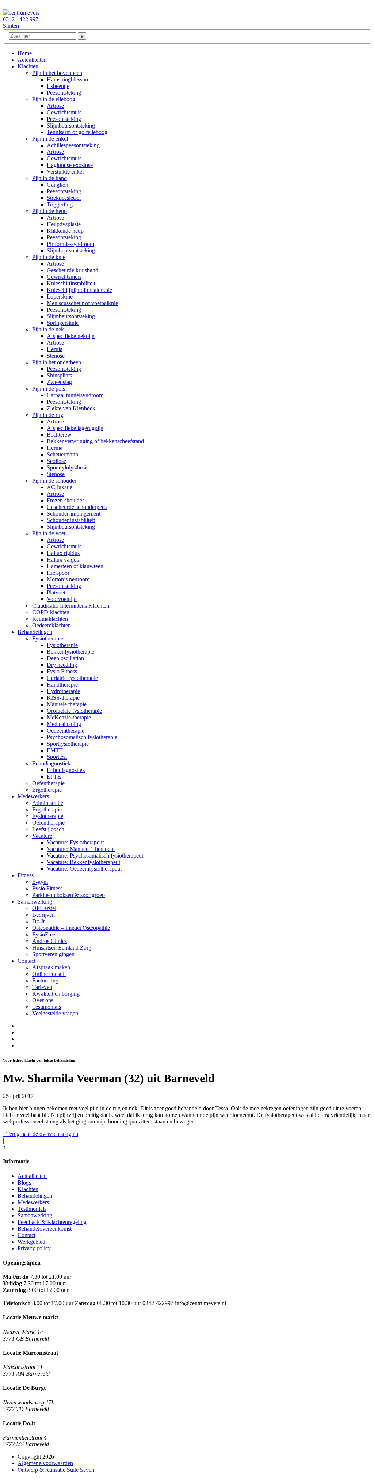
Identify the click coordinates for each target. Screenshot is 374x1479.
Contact (26, 961)
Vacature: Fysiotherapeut (75, 842)
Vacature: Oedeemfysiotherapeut (84, 869)
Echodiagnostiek (51, 763)
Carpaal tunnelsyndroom (75, 395)
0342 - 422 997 (20, 19)
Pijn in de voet (48, 533)
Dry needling (62, 665)
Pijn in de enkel (50, 139)
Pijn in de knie (48, 257)
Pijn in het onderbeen (56, 362)
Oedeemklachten (51, 625)
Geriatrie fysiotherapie (72, 678)
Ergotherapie (47, 790)
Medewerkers (33, 796)
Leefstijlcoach (48, 829)
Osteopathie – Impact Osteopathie (71, 928)
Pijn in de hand (49, 178)
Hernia (54, 349)
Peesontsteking (64, 93)
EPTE (54, 776)
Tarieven (42, 987)
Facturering (45, 980)
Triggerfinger (62, 204)
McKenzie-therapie (69, 717)
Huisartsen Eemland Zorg (61, 947)
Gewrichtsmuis (64, 112)
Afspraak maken (51, 967)
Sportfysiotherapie (68, 744)
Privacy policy (34, 1248)
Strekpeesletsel (64, 198)
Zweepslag (59, 382)
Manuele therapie (67, 704)
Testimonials (46, 1007)
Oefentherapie (48, 783)
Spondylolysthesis (67, 467)
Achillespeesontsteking (73, 145)
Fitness (26, 875)
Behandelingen (35, 632)
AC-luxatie (59, 487)
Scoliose (56, 461)
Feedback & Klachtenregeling (52, 1222)
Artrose (55, 106)
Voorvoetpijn (62, 599)
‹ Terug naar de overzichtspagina (40, 1134)
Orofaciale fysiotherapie (74, 711)
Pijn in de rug (47, 415)
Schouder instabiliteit (71, 520)
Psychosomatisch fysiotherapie (82, 737)
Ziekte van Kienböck (71, 408)
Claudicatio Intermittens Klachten (70, 605)
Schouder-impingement (73, 513)
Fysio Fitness (62, 671)
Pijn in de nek (48, 329)
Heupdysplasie (64, 224)
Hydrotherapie (63, 691)
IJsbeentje (58, 86)
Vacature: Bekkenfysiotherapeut (83, 862)
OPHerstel (44, 908)
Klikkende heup (65, 231)
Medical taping (64, 724)
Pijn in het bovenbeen (57, 73)
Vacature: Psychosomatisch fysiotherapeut (95, 855)
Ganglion (57, 185)
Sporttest (57, 757)
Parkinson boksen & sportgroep (68, 895)
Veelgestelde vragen (55, 1013)
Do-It (38, 921)
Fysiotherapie (47, 638)
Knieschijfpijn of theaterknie (79, 290)
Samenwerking (35, 901)
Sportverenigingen (53, 954)
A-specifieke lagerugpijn (75, 428)
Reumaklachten (50, 619)
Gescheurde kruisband (72, 270)
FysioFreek (45, 934)
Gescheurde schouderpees (77, 507)
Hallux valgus (63, 559)
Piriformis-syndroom (70, 244)
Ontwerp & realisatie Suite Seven (56, 1470)
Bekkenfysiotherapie (70, 652)
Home (25, 53)
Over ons (42, 1000)
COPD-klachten (50, 612)
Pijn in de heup (49, 211)
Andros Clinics (49, 941)
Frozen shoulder (65, 500)
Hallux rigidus (63, 553)
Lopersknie (60, 296)
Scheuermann (62, 454)
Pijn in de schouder (54, 481)
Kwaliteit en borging (56, 994)
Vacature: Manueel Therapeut (81, 849)
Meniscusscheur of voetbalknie (82, 303)
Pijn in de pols (48, 388)
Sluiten (11, 26)
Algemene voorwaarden (45, 1463)
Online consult (49, 974)
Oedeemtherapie (65, 730)
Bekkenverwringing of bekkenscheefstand (95, 441)
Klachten (28, 66)
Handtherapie (62, 684)
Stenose (56, 356)
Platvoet (56, 592)
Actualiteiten (32, 60)
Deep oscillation (65, 658)
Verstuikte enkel (65, 171)
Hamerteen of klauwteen (75, 566)
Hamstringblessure (68, 79)
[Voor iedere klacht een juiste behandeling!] (21, 12)
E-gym (40, 882)
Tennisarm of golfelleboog (77, 132)
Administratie (47, 803)
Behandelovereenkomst (45, 1228)
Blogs (24, 1182)
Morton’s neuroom (68, 579)
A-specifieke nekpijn (71, 336)
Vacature (42, 836)
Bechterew (59, 434)
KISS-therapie (63, 698)
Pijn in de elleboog (53, 99)
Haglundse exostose (70, 165)
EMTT (55, 750)
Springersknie (63, 323)
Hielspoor (58, 573)
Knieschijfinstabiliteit (71, 283)
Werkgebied (31, 1242)
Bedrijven (43, 915)
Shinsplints (59, 375)
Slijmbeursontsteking (71, 125)
